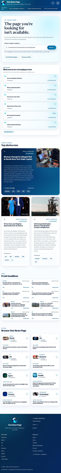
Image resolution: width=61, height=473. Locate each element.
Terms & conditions (38, 451)
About (34, 437)
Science (11, 394)
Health (40, 375)
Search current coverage (12, 43)
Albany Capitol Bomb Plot (34, 8)
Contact (35, 443)
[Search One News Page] (53, 3)
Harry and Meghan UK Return (17, 8)
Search (51, 47)
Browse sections (26, 57)
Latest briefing (36, 421)
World (11, 338)
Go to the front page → (12, 57)
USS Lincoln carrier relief (50, 8)
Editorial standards (38, 445)
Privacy (35, 448)
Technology (43, 394)
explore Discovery (47, 37)
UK (40, 338)
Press (34, 440)
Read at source (26, 287)
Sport (10, 375)
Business (42, 356)
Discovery (4, 437)
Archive (35, 428)
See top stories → (8, 132)
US (10, 356)
